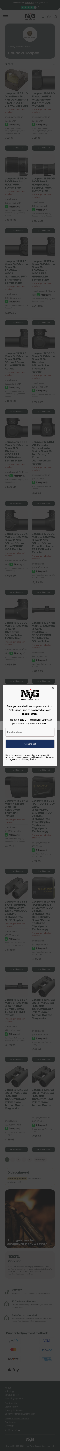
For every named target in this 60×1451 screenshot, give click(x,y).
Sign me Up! (30, 744)
